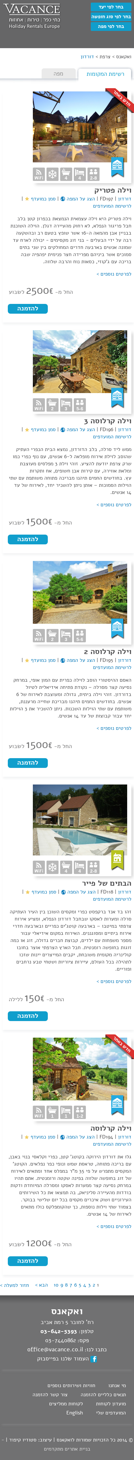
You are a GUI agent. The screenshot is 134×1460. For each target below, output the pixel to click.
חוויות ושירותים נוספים (71, 1385)
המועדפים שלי (111, 1412)
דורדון (123, 198)
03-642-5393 (58, 1331)
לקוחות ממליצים (66, 1403)
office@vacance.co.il (55, 1349)
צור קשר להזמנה (50, 1394)
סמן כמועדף (42, 198)
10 (56, 1285)
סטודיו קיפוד (22, 1439)
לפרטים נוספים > (114, 274)
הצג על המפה (80, 198)
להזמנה (27, 308)
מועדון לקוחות (111, 1403)
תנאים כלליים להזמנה (103, 1394)
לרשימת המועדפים (112, 206)
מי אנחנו (117, 1385)
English (74, 1412)
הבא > (41, 1285)
